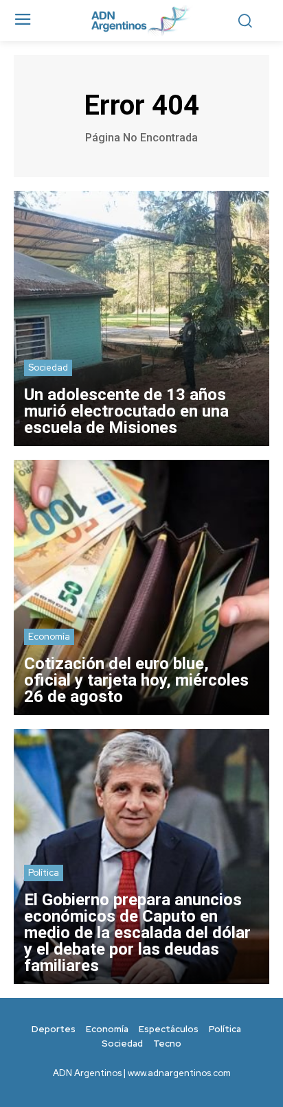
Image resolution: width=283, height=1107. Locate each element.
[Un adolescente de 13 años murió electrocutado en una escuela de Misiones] (141, 318)
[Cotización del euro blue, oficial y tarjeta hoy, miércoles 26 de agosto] (141, 587)
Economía (49, 636)
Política (43, 872)
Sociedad (48, 367)
